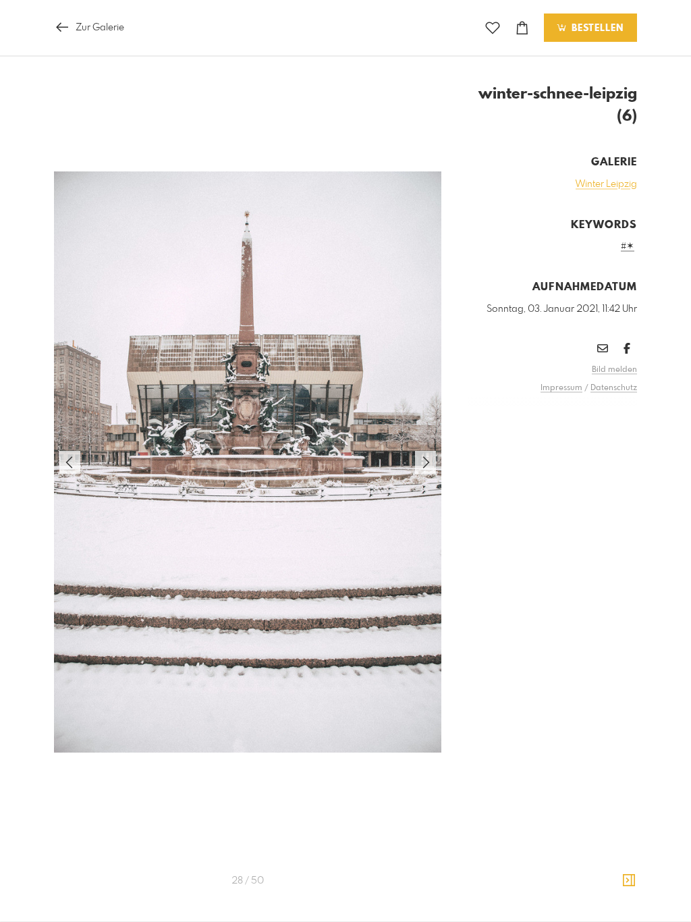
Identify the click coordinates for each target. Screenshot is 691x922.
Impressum (561, 388)
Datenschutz (613, 388)
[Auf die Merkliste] (493, 28)
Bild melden (614, 370)
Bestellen (596, 28)
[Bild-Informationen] (629, 880)
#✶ (627, 246)
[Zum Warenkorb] (522, 28)
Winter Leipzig (606, 184)
